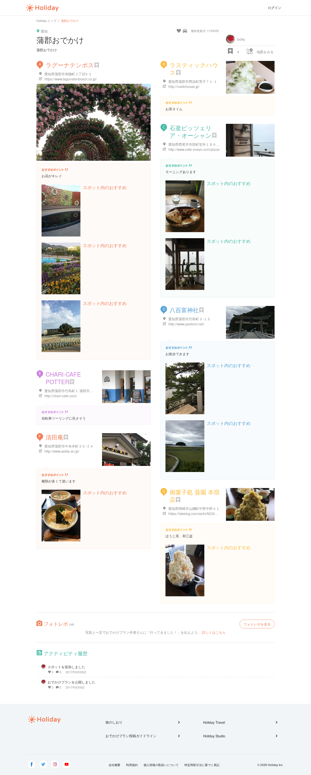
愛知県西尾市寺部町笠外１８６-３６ (196, 144)
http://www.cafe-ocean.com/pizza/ (194, 149)
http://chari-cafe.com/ (60, 395)
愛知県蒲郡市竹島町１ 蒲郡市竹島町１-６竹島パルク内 (86, 390)
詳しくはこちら (214, 632)
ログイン (274, 8)
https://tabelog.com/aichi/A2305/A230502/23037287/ (208, 513)
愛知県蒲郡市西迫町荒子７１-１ (192, 81)
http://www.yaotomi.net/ (186, 323)
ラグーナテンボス (70, 64)
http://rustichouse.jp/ (183, 86)
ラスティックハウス (194, 68)
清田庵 (54, 437)
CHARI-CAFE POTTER (63, 378)
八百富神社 (184, 309)
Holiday (42, 8)
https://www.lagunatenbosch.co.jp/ (70, 78)
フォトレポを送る (257, 624)
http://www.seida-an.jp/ (61, 451)
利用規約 (132, 765)
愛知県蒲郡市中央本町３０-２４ (68, 446)
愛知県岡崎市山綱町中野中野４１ (193, 508)
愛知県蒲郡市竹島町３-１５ (189, 318)
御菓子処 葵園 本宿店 (195, 496)
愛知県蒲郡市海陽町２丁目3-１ (68, 73)
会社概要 (114, 765)
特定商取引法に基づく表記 (201, 765)
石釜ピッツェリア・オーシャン (191, 131)
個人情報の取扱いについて (161, 765)
